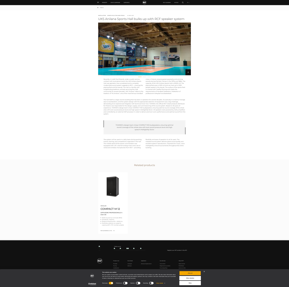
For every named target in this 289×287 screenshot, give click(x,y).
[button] (140, 77)
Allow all (190, 273)
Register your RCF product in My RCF (177, 250)
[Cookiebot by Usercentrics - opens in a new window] (92, 284)
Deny (190, 283)
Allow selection (190, 278)
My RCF (176, 2)
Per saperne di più (106, 230)
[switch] (125, 283)
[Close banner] (204, 271)
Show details (159, 283)
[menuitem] (115, 2)
